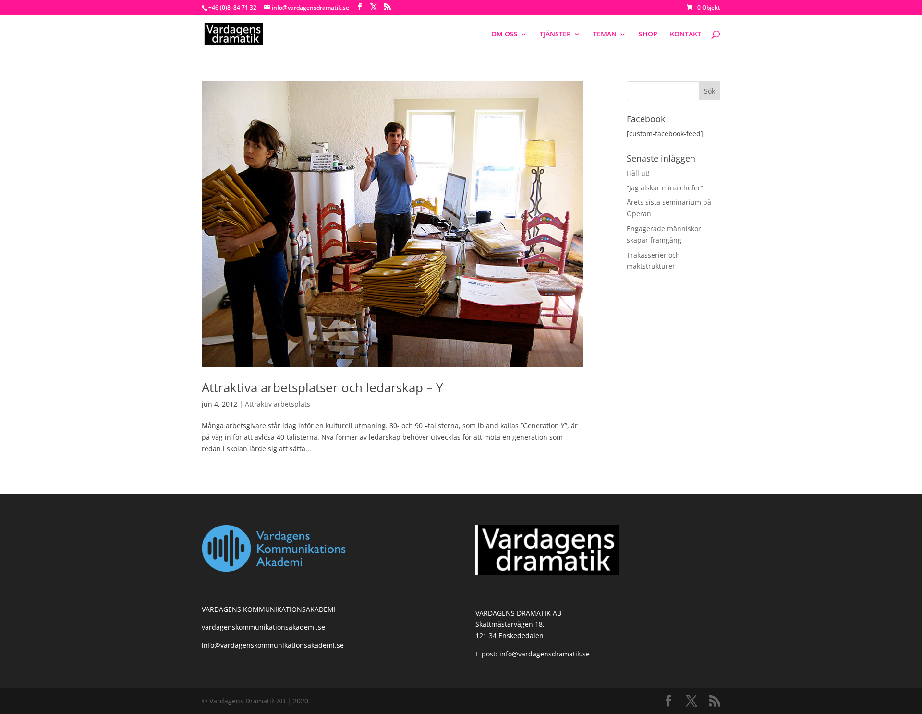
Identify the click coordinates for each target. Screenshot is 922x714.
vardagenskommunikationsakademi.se (263, 627)
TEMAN (605, 34)
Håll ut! (638, 172)
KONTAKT (685, 34)
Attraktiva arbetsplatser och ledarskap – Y (322, 387)
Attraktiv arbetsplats (277, 404)
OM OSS (504, 34)
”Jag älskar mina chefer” (665, 187)
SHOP (648, 34)
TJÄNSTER (555, 34)
